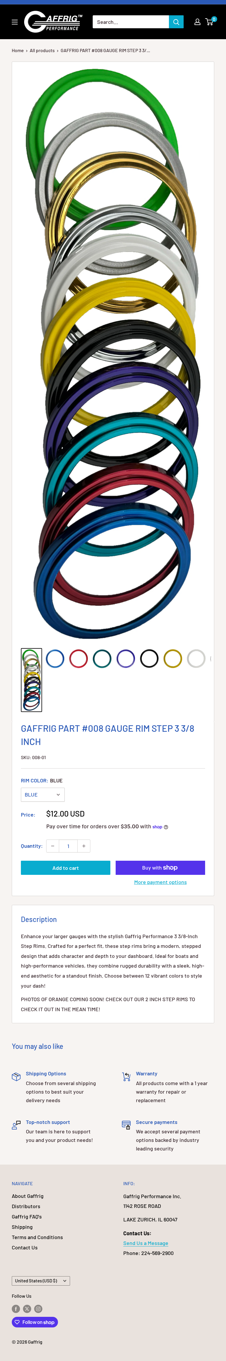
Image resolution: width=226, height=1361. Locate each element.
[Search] (176, 21)
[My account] (197, 22)
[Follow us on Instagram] (38, 1308)
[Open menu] (15, 22)
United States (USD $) (36, 1280)
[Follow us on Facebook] (16, 1308)
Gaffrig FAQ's (27, 1216)
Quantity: (32, 845)
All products (42, 50)
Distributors (26, 1206)
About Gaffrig (28, 1196)
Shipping (22, 1226)
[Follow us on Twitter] (27, 1308)
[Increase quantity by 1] (84, 846)
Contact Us (25, 1247)
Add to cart (65, 868)
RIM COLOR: (42, 780)
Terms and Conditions (37, 1237)
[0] (209, 21)
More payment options (160, 882)
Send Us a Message (145, 1243)
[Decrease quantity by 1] (52, 846)
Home (18, 50)
